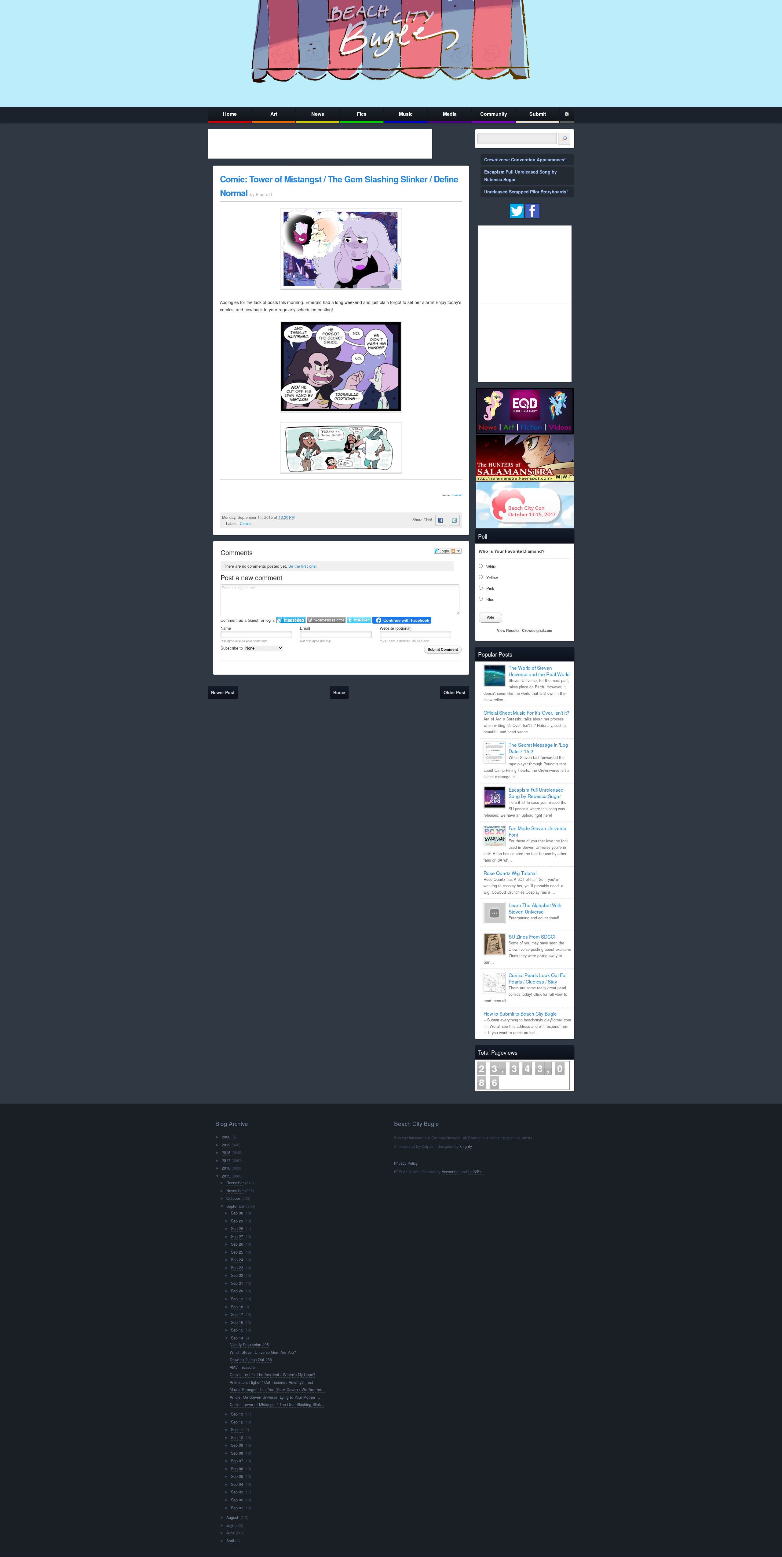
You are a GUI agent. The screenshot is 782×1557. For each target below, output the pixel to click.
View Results (508, 630)
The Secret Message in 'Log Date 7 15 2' (538, 747)
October (233, 1198)
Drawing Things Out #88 (251, 1359)
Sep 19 (237, 1299)
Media (450, 113)
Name (226, 628)
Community (493, 113)
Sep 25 (237, 1252)
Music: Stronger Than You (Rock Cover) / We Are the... (277, 1389)
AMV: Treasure (242, 1367)
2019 (226, 1145)
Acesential (450, 1171)
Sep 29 (237, 1221)
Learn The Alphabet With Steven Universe (535, 908)
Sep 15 (237, 1330)
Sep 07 (237, 1461)
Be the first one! (302, 566)
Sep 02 (237, 1500)
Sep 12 (237, 1422)
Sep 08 (237, 1453)
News (317, 113)
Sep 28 (237, 1228)
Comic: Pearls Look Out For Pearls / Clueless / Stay (538, 978)
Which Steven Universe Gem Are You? (263, 1352)
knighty (466, 1146)
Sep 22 (237, 1275)
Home (230, 113)
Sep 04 (237, 1484)
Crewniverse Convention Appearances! (525, 159)
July (229, 1525)
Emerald (457, 495)
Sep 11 (237, 1429)
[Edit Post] (299, 517)
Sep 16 (237, 1322)
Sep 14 (237, 1338)
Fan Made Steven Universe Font (537, 831)
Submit (537, 113)
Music (406, 113)
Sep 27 (237, 1236)
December (235, 1182)
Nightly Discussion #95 (249, 1344)
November (235, 1190)
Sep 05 (237, 1476)
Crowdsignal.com (537, 630)
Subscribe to (232, 648)
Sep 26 (237, 1244)
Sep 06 (237, 1468)
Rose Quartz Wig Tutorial (510, 873)
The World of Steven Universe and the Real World (539, 670)
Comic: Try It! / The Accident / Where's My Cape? (272, 1374)
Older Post (455, 692)
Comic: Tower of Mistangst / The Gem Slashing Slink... (277, 1404)
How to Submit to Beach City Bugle (520, 1013)
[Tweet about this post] (454, 520)
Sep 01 (237, 1508)
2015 (226, 1176)
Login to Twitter (359, 620)
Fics (362, 113)
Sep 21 (237, 1283)
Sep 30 (237, 1213)
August (232, 1517)
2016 (226, 1168)
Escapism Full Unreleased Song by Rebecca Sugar (536, 792)
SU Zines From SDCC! (532, 936)
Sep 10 (237, 1437)
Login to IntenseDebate (290, 620)
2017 (226, 1160)
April (230, 1541)
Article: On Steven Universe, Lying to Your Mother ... (275, 1397)
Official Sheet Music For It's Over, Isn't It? (526, 712)
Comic (245, 523)
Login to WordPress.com (326, 620)
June (230, 1533)
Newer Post (223, 692)
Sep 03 (237, 1492)
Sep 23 (237, 1267)
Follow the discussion (456, 551)
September (235, 1206)
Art (273, 113)
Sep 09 (237, 1445)
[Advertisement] (320, 144)
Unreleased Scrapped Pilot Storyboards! (526, 192)
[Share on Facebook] (440, 520)
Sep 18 (237, 1307)
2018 (226, 1152)
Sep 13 (237, 1414)
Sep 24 (237, 1259)
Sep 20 (237, 1291)
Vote (490, 617)
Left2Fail (476, 1171)
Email (305, 628)
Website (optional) (395, 628)
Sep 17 (237, 1314)
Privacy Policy (406, 1163)
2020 (226, 1137)
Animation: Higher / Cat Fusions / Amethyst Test (271, 1382)
